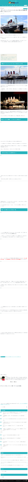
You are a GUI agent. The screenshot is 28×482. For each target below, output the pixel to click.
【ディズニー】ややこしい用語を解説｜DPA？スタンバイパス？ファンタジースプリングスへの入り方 (13, 462)
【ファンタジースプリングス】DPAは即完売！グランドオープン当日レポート (12, 465)
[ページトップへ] (26, 480)
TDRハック (21, 480)
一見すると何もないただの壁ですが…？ (7, 58)
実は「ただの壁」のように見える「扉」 (7, 59)
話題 (14, 5)
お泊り (20, 5)
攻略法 (12, 5)
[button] (14, 24)
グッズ (5, 5)
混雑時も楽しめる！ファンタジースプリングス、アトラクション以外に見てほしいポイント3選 (13, 457)
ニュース (10, 5)
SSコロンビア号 (7, 356)
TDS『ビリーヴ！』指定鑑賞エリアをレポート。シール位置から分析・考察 (13, 425)
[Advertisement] (14, 48)
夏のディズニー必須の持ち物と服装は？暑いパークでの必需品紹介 (12, 438)
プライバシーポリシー (11, 480)
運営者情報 (2, 480)
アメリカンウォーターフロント (14, 356)
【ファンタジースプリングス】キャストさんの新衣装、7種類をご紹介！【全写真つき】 (13, 460)
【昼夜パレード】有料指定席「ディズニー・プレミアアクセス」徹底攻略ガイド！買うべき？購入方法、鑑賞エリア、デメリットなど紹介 (14, 429)
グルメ (7, 5)
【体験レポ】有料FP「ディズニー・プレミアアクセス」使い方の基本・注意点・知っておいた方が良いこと (15, 445)
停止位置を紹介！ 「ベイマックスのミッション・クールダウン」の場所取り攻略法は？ (14, 441)
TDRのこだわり (3, 356)
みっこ (3, 13)
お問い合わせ (6, 480)
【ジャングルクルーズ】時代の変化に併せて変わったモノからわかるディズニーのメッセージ (15, 419)
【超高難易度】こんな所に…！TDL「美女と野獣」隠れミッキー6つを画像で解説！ (14, 415)
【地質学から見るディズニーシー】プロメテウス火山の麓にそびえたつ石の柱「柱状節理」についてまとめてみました (15, 422)
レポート (3, 5)
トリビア (19, 356)
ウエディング (17, 5)
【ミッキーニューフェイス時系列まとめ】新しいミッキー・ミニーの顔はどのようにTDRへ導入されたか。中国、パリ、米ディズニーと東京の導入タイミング (15, 413)
